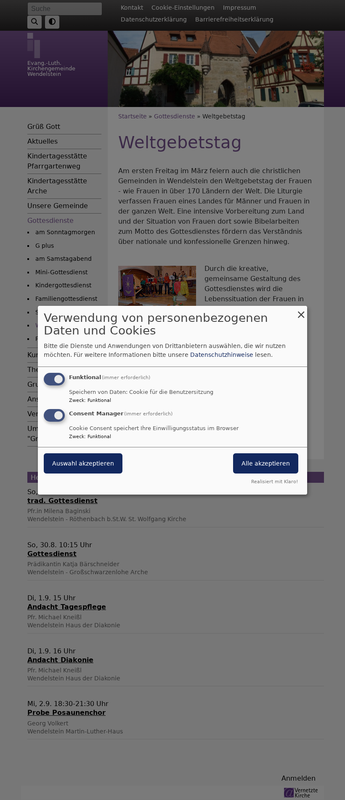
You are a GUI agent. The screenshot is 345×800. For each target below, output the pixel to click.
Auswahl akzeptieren (83, 463)
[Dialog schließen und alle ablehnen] (301, 310)
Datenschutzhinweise (221, 354)
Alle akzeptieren (266, 463)
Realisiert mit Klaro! (274, 481)
